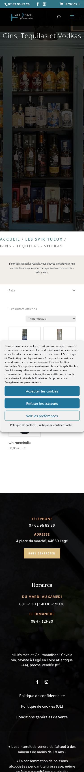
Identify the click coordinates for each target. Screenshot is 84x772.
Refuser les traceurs (42, 403)
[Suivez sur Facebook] (37, 681)
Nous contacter (42, 553)
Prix (12, 291)
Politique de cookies (22, 425)
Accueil (10, 239)
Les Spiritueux (44, 239)
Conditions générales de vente (42, 717)
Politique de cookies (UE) (42, 706)
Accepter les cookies (42, 391)
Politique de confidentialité (55, 425)
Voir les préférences (42, 415)
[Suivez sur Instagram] (46, 681)
